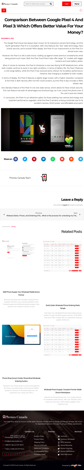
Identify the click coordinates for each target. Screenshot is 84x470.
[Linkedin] (22, 454)
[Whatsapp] (26, 454)
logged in (65, 205)
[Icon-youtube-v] (17, 454)
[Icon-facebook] (4, 454)
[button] (15, 159)
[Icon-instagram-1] (13, 454)
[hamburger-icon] (4, 10)
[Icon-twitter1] (8, 454)
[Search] (50, 4)
